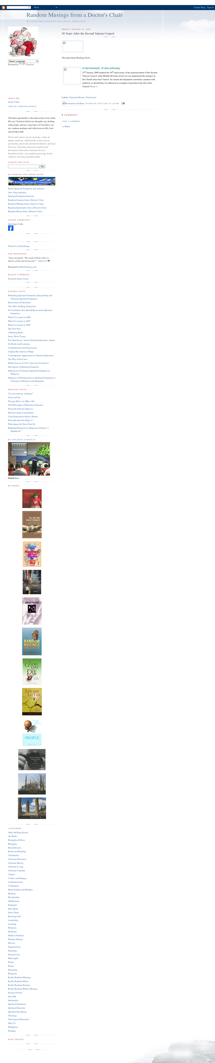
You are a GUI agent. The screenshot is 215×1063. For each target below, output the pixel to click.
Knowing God (14, 916)
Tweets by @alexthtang (18, 246)
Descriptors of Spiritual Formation (23, 366)
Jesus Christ (13, 912)
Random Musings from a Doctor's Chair (74, 14)
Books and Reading (17, 851)
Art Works (12, 836)
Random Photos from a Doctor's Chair (25, 211)
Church (11, 874)
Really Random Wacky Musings (22, 988)
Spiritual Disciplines (17, 1011)
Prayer (11, 965)
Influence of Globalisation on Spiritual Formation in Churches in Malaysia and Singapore (31, 379)
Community (13, 885)
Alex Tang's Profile (15, 224)
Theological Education (18, 1019)
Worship (12, 1030)
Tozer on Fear (14, 397)
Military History (15, 939)
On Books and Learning (19, 343)
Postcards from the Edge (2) (20, 408)
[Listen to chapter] (49, 260)
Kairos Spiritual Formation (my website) (26, 188)
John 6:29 (43, 260)
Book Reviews (14, 847)
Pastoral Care (14, 954)
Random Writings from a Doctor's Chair (26, 203)
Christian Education (17, 859)
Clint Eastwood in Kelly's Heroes (23, 416)
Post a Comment (71, 121)
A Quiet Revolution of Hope (21, 351)
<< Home (66, 126)
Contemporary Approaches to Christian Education (31, 355)
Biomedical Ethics (16, 839)
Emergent (12, 904)
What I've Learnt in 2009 (19, 324)
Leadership (13, 920)
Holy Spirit (13, 908)
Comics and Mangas (17, 878)
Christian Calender (16, 870)
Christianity (90, 97)
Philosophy (13, 958)
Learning (12, 923)
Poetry (11, 962)
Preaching (12, 969)
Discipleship (13, 897)
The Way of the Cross (17, 359)
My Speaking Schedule (22, 439)
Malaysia (12, 927)
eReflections (13, 900)
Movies (11, 942)
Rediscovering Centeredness (21, 412)
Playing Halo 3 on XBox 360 (21, 401)
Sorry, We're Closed (17, 336)
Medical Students (16, 935)
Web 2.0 (11, 1023)
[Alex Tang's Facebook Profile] (10, 229)
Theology (12, 1015)
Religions (12, 973)
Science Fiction (15, 992)
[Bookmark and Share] (73, 103)
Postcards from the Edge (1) (20, 420)
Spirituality (13, 1000)
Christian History (76, 97)
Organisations (14, 946)
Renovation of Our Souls (19, 302)
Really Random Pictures (19, 985)
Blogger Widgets (23, 279)
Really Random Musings (19, 977)
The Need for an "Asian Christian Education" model (31, 340)
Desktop (12, 893)
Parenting (12, 950)
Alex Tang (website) (17, 192)
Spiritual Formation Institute (21, 196)
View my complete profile (22, 106)
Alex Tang (14, 102)
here (17, 478)
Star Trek (12, 996)
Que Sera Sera (14, 328)
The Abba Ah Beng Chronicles (22, 306)
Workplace (13, 1026)
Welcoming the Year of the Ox (21, 424)
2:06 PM (115, 103)
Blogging (12, 843)
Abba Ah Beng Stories (18, 832)
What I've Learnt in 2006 (19, 317)
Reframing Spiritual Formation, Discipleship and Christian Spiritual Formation (30, 297)
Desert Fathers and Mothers (20, 889)
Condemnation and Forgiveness (22, 347)
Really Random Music (18, 981)
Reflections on (28, 362)
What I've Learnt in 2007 (19, 321)
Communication (15, 881)
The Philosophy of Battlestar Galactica (25, 404)
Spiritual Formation (17, 1003)
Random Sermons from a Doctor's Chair (26, 199)
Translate (30, 64)
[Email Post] (122, 103)
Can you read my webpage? (20, 393)
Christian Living (15, 866)
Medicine (12, 931)
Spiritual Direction (16, 1007)
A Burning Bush (15, 332)
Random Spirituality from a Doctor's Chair (27, 207)
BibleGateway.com (27, 266)
